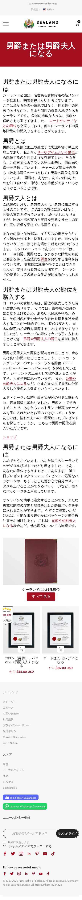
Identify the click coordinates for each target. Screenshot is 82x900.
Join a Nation (10, 743)
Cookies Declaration (14, 737)
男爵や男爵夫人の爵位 (40, 339)
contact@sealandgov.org (44, 3)
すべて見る (41, 596)
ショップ (10, 437)
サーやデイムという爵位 (56, 152)
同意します (22, 842)
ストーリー (9, 702)
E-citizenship (10, 788)
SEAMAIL (8, 782)
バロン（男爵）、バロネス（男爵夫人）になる (21, 662)
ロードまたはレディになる (60, 660)
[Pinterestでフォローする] (37, 853)
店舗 (5, 764)
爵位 (44, 259)
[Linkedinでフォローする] (29, 853)
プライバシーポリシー (16, 725)
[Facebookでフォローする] (5, 853)
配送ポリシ (9, 731)
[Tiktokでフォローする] (53, 853)
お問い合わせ (11, 714)
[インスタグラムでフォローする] (21, 853)
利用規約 (8, 719)
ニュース (8, 708)
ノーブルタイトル (13, 770)
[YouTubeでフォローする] (45, 853)
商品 (5, 776)
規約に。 (20, 842)
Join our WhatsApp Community (27, 806)
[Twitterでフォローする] (13, 853)
